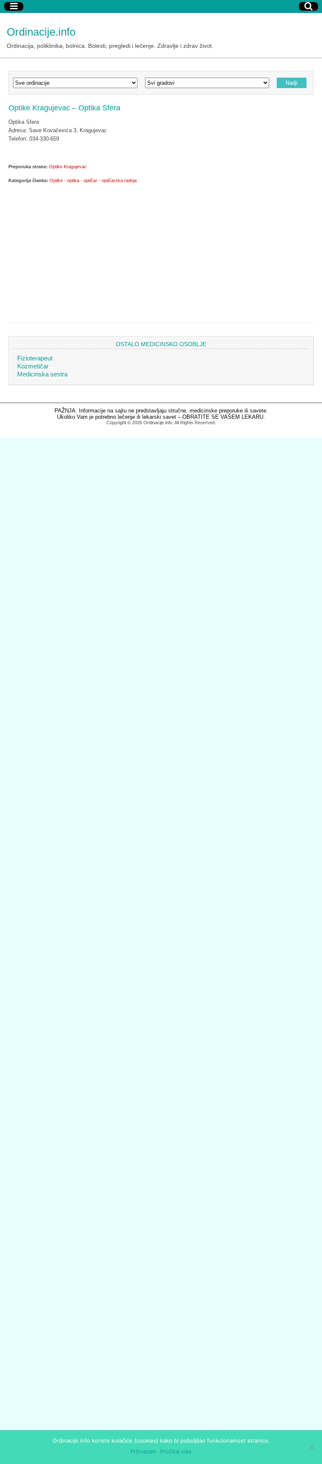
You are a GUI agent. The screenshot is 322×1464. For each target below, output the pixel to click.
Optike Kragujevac (68, 166)
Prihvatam (143, 1451)
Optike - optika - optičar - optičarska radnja (93, 180)
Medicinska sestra (42, 374)
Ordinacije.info (41, 32)
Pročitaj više (176, 1451)
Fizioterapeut (34, 358)
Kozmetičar (33, 366)
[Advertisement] (161, 252)
